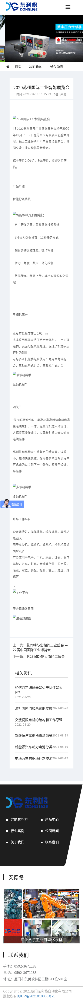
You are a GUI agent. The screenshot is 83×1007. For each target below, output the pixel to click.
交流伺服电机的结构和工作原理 (39, 719)
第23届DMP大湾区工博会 (45, 656)
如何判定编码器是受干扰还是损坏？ (39, 690)
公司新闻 (35, 66)
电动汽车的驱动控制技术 (33, 758)
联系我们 (52, 842)
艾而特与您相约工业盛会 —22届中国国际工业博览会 (40, 647)
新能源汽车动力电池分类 (33, 746)
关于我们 (17, 842)
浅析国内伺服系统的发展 (33, 708)
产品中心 (52, 819)
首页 (18, 66)
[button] (38, 53)
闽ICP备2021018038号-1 (36, 996)
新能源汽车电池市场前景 (33, 735)
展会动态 (56, 66)
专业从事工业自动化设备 (41, 939)
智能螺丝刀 (19, 819)
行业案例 (17, 830)
